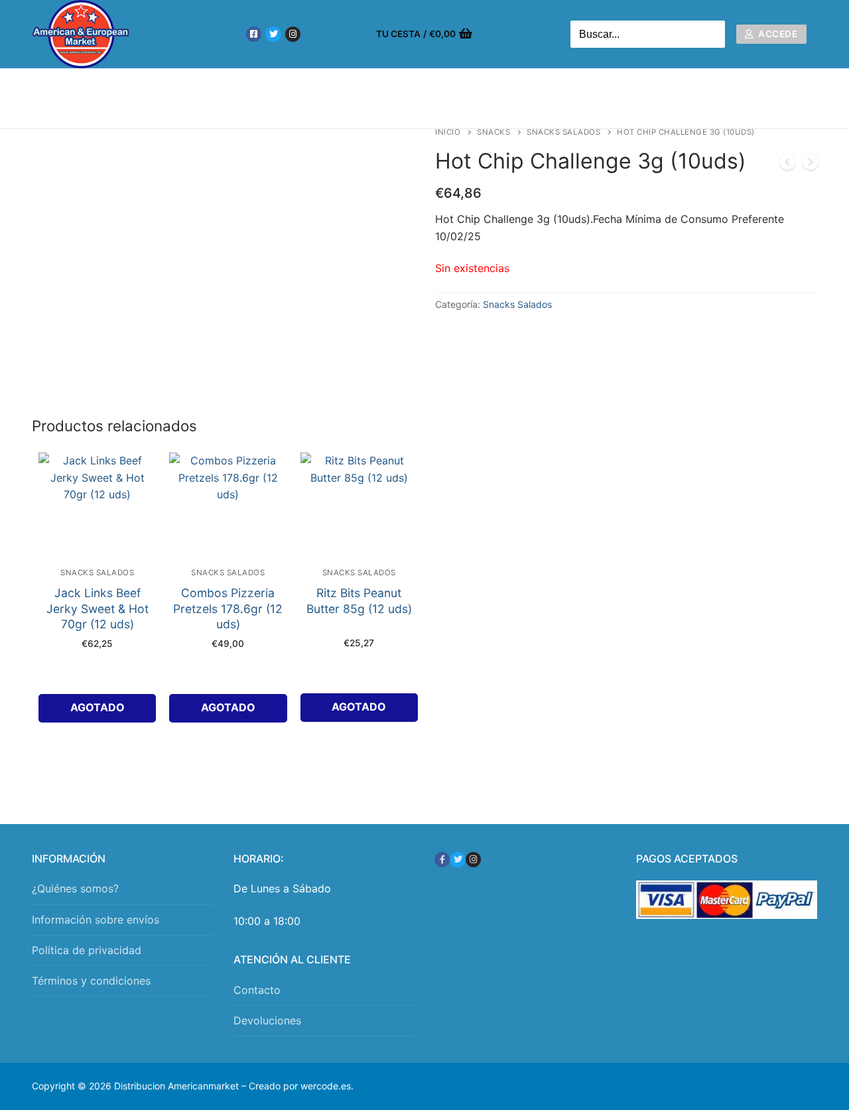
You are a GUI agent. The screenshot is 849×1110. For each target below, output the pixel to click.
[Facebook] (253, 34)
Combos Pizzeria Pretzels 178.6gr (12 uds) (228, 609)
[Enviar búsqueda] (711, 34)
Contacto (257, 990)
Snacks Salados (563, 132)
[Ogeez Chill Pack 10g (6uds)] (787, 164)
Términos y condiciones (91, 980)
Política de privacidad (86, 950)
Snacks (493, 132)
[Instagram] (292, 34)
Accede (777, 34)
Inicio (447, 132)
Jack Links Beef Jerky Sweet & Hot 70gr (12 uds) (97, 609)
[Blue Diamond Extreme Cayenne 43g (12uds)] (810, 164)
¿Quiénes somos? (75, 888)
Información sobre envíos (95, 919)
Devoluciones (267, 1020)
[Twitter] (273, 34)
